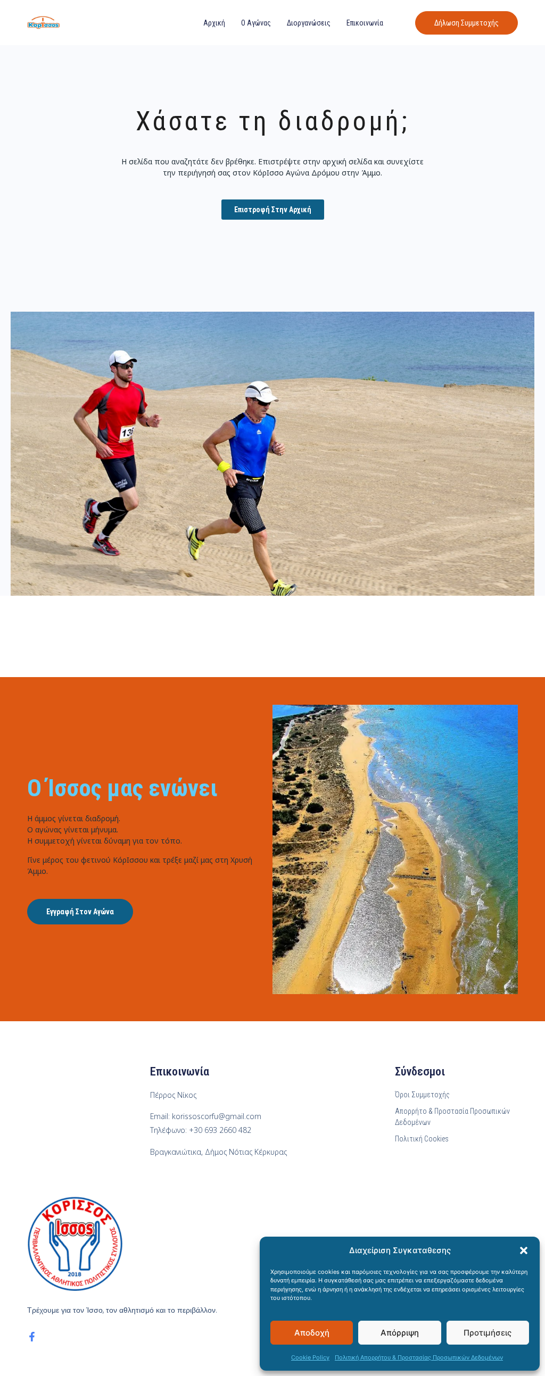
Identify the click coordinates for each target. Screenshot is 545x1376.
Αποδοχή (311, 1333)
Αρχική (214, 23)
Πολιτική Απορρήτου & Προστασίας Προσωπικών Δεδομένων (419, 1357)
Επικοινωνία (364, 23)
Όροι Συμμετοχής (422, 1094)
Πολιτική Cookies (422, 1139)
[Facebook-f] (32, 1336)
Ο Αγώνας (256, 23)
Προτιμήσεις (487, 1333)
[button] (523, 1250)
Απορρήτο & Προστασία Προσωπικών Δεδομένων (452, 1117)
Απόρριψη (400, 1333)
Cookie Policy (310, 1357)
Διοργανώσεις (309, 23)
